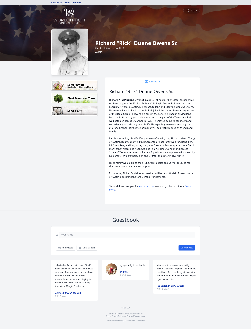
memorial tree (146, 186)
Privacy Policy (117, 316)
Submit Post (187, 247)
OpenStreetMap (128, 321)
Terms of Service (133, 316)
